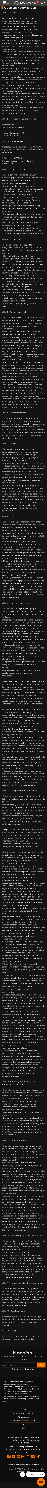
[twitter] (13, 1457)
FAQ (23, 1424)
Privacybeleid (23, 1417)
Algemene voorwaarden (23, 1413)
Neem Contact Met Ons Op (23, 1420)
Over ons (23, 1409)
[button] (43, 3)
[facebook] (9, 1457)
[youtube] (18, 1457)
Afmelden (31, 1369)
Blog (23, 1428)
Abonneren (19, 1369)
